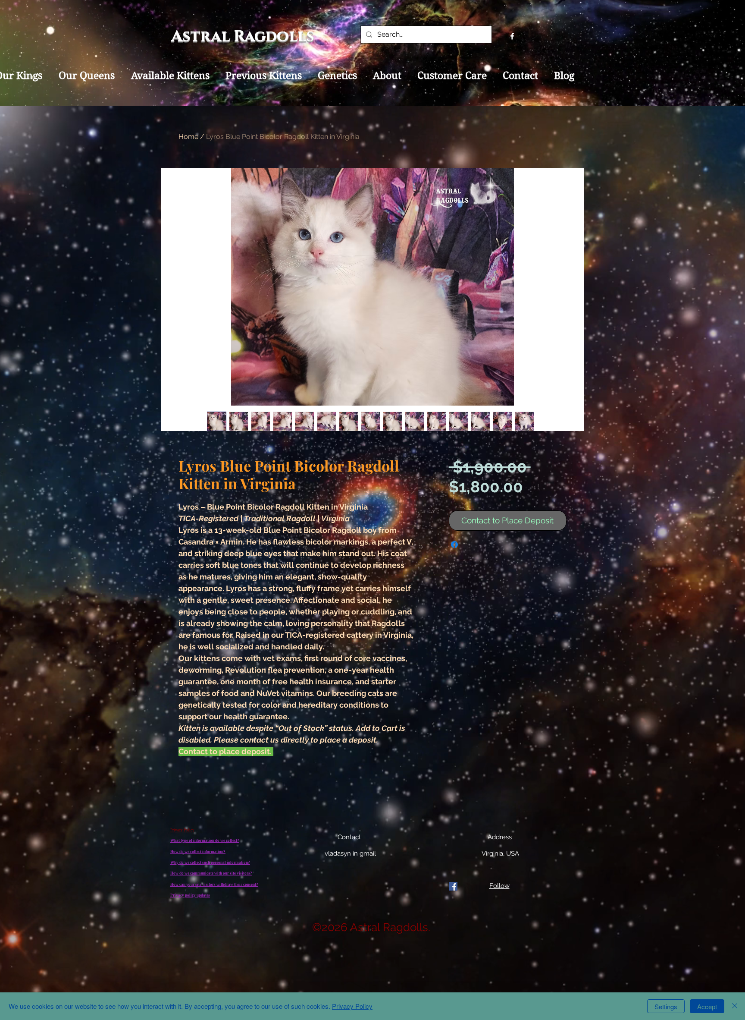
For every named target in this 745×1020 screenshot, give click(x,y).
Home (188, 136)
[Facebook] (453, 886)
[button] (725, 31)
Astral (202, 36)
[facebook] (512, 36)
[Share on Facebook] (454, 544)
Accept (707, 1006)
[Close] (734, 1006)
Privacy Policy (352, 1006)
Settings (665, 1006)
